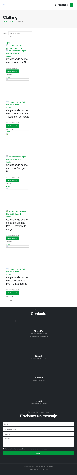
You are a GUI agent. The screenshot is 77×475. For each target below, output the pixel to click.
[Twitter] (49, 5)
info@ (33, 358)
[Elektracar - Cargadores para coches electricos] (8, 5)
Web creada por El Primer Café (38, 469)
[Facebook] (45, 5)
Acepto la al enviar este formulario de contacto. (26, 449)
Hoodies (8, 56)
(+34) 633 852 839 (38, 380)
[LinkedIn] (53, 5)
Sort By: (5, 33)
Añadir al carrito (12, 71)
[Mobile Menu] (71, 5)
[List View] (5, 40)
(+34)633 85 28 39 (61, 5)
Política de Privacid (17, 449)
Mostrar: (5, 37)
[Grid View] (4, 40)
